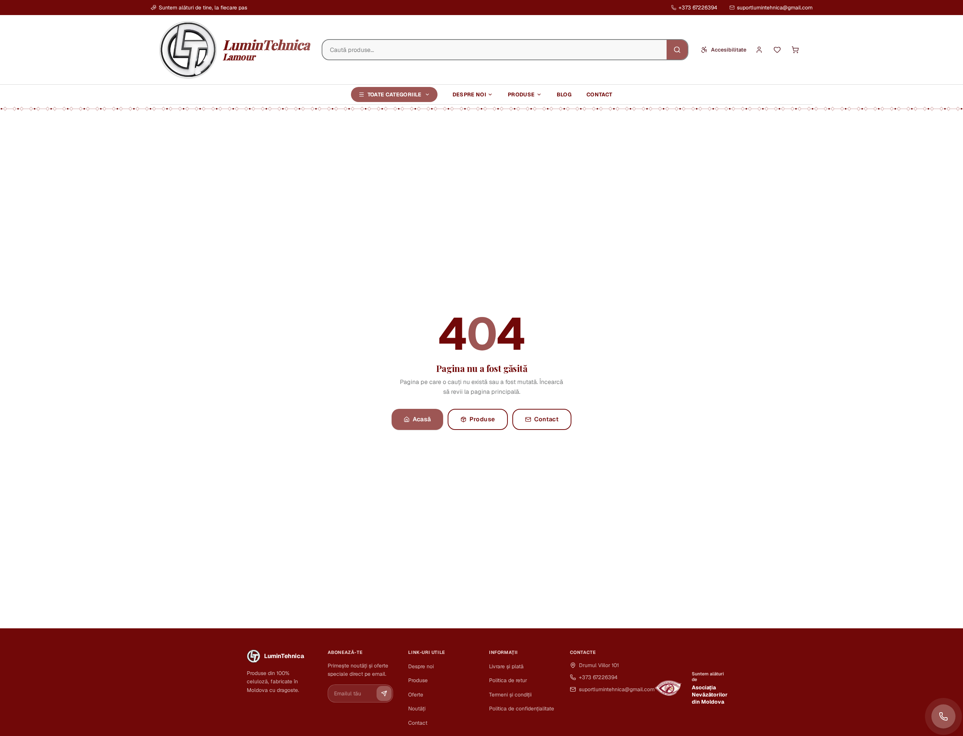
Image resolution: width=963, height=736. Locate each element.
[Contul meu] (759, 49)
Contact (599, 94)
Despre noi (469, 94)
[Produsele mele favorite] (777, 49)
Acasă (422, 419)
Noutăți (416, 708)
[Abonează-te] (384, 693)
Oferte (415, 694)
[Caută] (677, 49)
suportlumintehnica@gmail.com (775, 7)
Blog (564, 94)
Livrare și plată (506, 666)
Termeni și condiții (510, 694)
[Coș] (795, 49)
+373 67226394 (698, 7)
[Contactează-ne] (943, 716)
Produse (521, 94)
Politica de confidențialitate (521, 708)
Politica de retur (508, 680)
